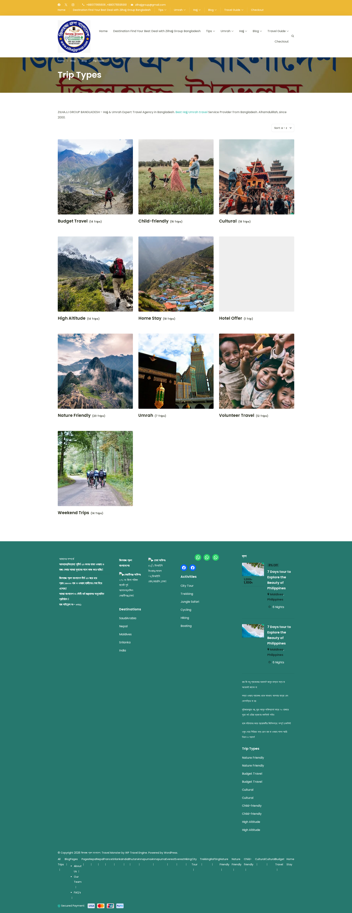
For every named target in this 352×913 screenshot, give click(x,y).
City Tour (187, 586)
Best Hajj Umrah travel (191, 112)
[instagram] (73, 5)
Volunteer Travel (236, 415)
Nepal (123, 626)
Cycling (186, 610)
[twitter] (66, 5)
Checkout (257, 10)
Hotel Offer (230, 318)
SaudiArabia (127, 618)
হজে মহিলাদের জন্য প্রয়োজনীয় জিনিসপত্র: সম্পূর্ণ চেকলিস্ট (266, 723)
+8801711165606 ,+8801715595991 (106, 4)
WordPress (170, 853)
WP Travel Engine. (136, 853)
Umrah (178, 10)
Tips (160, 10)
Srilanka (125, 642)
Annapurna (144, 859)
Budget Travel (73, 221)
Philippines (275, 599)
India (122, 650)
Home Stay (149, 318)
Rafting (215, 859)
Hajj (195, 10)
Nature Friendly (74, 415)
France (108, 859)
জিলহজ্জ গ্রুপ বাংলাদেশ (90, 853)
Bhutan (132, 859)
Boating (186, 626)
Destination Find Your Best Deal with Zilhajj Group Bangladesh (112, 10)
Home (61, 10)
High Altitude (71, 318)
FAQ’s (77, 892)
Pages (74, 859)
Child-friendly (153, 221)
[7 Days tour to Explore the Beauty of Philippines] (253, 565)
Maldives (125, 634)
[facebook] (59, 5)
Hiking (185, 618)
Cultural (228, 221)
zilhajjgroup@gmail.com (150, 4)
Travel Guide (232, 10)
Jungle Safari (190, 602)
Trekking (187, 594)
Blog (211, 10)
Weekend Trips (73, 512)
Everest (170, 859)
